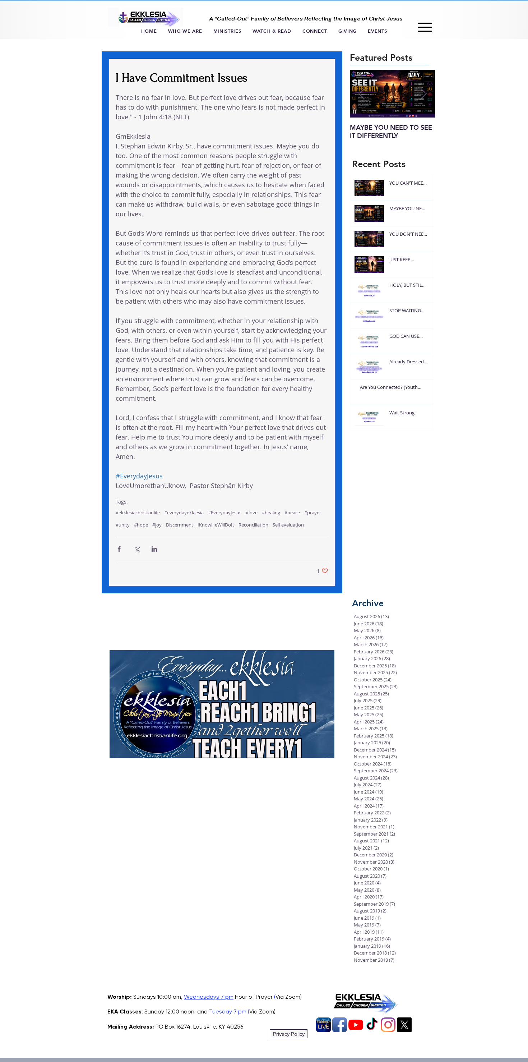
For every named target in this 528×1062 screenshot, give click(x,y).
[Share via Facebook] (119, 549)
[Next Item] (423, 93)
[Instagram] (388, 1024)
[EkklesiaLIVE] (323, 1024)
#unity (123, 525)
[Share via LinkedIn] (154, 549)
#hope (141, 525)
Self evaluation (288, 525)
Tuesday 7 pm (227, 1011)
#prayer (312, 512)
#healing (271, 512)
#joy (157, 525)
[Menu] (425, 27)
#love (252, 512)
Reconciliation (253, 525)
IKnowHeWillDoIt (216, 525)
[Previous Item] (361, 93)
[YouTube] (355, 1024)
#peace (292, 512)
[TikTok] (372, 1024)
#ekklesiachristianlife (138, 512)
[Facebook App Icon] (339, 1024)
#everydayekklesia (184, 512)
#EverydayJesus (224, 512)
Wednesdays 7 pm (208, 996)
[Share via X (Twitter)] (136, 549)
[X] (404, 1024)
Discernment (179, 525)
